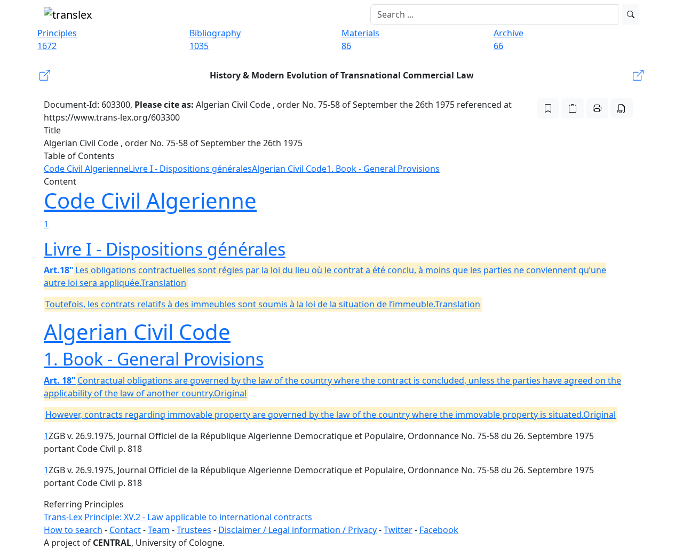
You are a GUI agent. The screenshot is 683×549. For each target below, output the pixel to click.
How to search (73, 530)
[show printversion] (597, 108)
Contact (125, 530)
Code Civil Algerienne (86, 168)
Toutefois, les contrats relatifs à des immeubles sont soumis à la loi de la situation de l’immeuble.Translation (262, 304)
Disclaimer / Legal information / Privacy (297, 530)
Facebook (438, 530)
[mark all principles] (548, 108)
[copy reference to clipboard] (572, 108)
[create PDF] (621, 108)
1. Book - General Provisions (383, 168)
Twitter (398, 530)
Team (159, 530)
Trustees (194, 530)
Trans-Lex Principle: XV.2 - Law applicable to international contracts (178, 517)
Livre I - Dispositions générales (190, 168)
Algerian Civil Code (289, 168)
